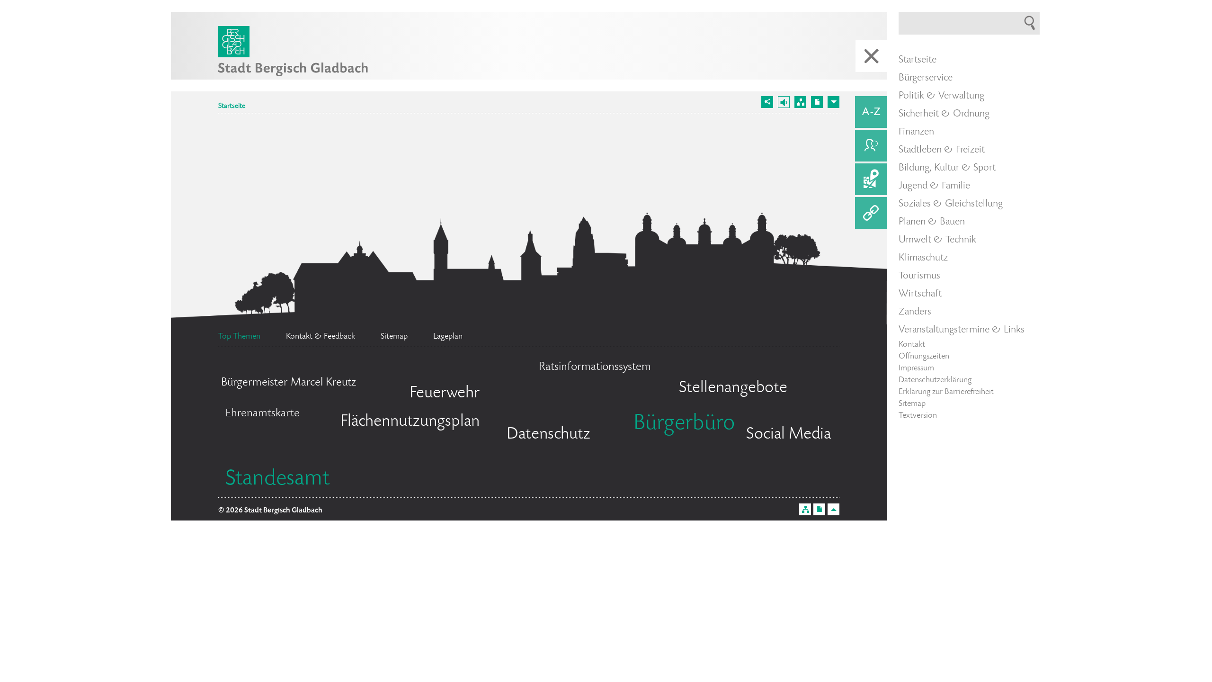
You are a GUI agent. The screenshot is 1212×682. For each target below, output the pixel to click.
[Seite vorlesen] (784, 102)
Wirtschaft (920, 294)
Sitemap (912, 404)
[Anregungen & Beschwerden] (871, 146)
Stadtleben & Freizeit (942, 150)
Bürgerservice (926, 78)
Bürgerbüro (684, 424)
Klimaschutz (923, 258)
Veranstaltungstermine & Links (962, 330)
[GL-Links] (871, 213)
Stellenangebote (733, 388)
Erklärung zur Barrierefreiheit (946, 392)
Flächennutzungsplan (410, 422)
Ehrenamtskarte (262, 414)
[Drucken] (817, 102)
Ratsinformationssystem (595, 367)
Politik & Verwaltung (941, 96)
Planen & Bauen (932, 222)
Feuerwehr (445, 393)
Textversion (918, 416)
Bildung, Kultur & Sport (947, 168)
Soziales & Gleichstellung (951, 204)
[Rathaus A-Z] (871, 112)
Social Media (788, 434)
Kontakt (912, 345)
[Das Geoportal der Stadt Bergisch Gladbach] (871, 179)
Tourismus (919, 276)
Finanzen (916, 132)
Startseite (231, 106)
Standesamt (277, 479)
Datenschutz (548, 434)
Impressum (916, 368)
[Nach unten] (833, 102)
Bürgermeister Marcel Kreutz (288, 383)
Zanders (915, 312)
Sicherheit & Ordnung (944, 114)
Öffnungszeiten (924, 356)
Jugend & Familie (934, 186)
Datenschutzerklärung (935, 380)
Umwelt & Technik (937, 240)
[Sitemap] (800, 102)
